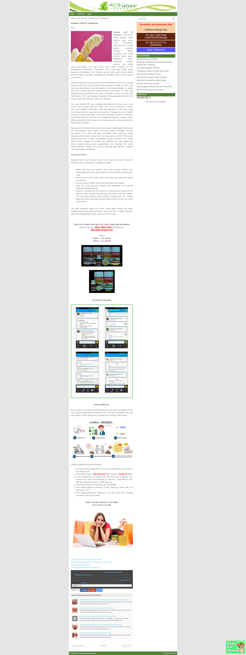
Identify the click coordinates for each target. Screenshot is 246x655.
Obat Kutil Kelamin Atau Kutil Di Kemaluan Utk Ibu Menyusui (101, 624)
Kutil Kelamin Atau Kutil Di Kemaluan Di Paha (95, 633)
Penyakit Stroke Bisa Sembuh (148, 83)
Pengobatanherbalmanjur (83, 575)
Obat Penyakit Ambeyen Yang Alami (150, 90)
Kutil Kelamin (82, 18)
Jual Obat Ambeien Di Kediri (147, 59)
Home (72, 14)
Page (89, 14)
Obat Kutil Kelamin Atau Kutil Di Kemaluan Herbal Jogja (91, 562)
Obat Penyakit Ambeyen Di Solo (149, 74)
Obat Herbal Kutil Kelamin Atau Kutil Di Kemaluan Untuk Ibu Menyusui (104, 599)
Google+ (92, 590)
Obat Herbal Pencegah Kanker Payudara (152, 77)
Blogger (163, 102)
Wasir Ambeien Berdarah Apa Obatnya (85, 567)
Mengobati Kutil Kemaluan (80, 565)
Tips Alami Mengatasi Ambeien (148, 68)
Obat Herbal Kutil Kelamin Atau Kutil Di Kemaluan (97, 608)
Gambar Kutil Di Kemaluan (113, 572)
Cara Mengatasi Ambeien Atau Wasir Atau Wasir (154, 87)
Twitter (99, 590)
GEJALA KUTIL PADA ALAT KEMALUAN (86, 560)
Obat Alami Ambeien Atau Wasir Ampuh (151, 80)
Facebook (84, 590)
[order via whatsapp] (235, 653)
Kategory (81, 14)
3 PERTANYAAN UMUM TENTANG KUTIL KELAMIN (98, 616)
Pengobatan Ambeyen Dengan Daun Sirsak (153, 71)
